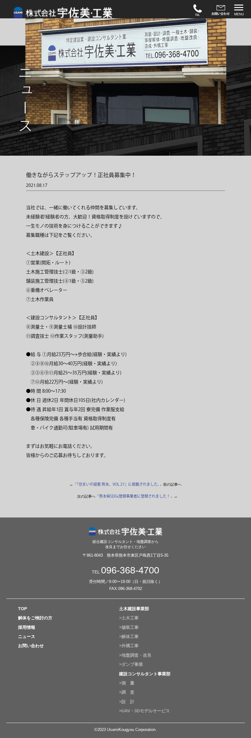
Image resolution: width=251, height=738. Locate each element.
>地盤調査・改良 (135, 655)
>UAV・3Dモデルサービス (144, 710)
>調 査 (126, 692)
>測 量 (126, 683)
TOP (22, 608)
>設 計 (126, 701)
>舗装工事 (129, 627)
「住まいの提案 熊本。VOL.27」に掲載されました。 (118, 484)
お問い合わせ (31, 645)
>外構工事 (129, 645)
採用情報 (26, 627)
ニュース (26, 636)
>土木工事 (129, 617)
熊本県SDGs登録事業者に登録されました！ (134, 496)
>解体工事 (129, 636)
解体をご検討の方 (35, 617)
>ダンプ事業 (131, 664)
